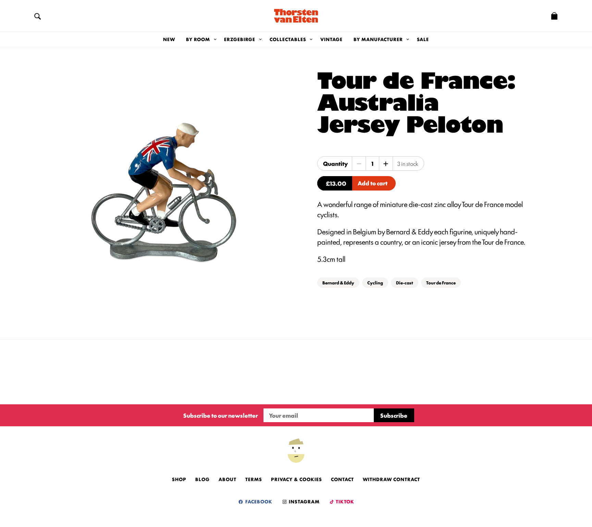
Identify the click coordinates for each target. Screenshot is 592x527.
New (169, 39)
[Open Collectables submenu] (311, 39)
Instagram (303, 501)
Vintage (331, 39)
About (227, 479)
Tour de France (441, 282)
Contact (342, 479)
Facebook (258, 501)
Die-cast (404, 282)
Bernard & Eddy (338, 282)
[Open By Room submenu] (215, 39)
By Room (198, 39)
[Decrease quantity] (359, 163)
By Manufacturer (378, 39)
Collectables (288, 39)
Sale (423, 39)
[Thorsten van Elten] (296, 15)
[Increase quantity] (386, 163)
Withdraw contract (391, 479)
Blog (202, 479)
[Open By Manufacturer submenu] (407, 39)
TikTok (344, 501)
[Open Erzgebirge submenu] (260, 39)
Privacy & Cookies (296, 479)
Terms (253, 479)
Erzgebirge (239, 39)
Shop (179, 479)
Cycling (375, 282)
